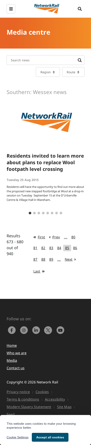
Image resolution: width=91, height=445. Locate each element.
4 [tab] (43, 213)
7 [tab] (56, 213)
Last (36, 271)
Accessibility (55, 399)
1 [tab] (30, 213)
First (41, 237)
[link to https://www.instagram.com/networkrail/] (25, 329)
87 (35, 259)
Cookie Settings (17, 437)
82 (43, 247)
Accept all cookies (50, 437)
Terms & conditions (23, 399)
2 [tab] (34, 213)
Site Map (64, 406)
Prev (56, 237)
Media (12, 360)
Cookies (42, 391)
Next (68, 259)
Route (71, 72)
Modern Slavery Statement (29, 406)
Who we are (17, 353)
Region (45, 72)
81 (35, 247)
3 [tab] (39, 213)
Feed (11, 414)
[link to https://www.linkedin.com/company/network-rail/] (37, 329)
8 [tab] (61, 213)
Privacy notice (18, 391)
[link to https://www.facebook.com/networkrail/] (13, 329)
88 (43, 259)
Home (12, 345)
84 (59, 247)
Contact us (16, 368)
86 (75, 247)
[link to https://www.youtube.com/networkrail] (60, 329)
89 (51, 259)
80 (73, 237)
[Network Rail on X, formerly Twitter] (49, 329)
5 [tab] (48, 213)
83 (51, 247)
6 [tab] (52, 213)
